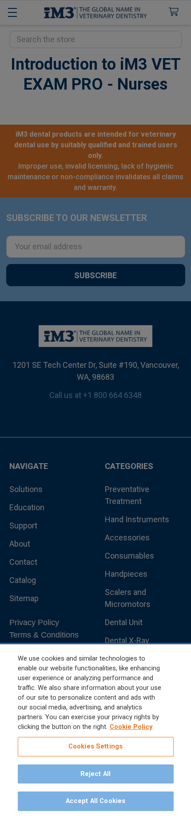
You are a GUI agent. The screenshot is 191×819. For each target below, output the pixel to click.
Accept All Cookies (96, 801)
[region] (95, 731)
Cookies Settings (95, 746)
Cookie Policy (131, 727)
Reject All (95, 774)
